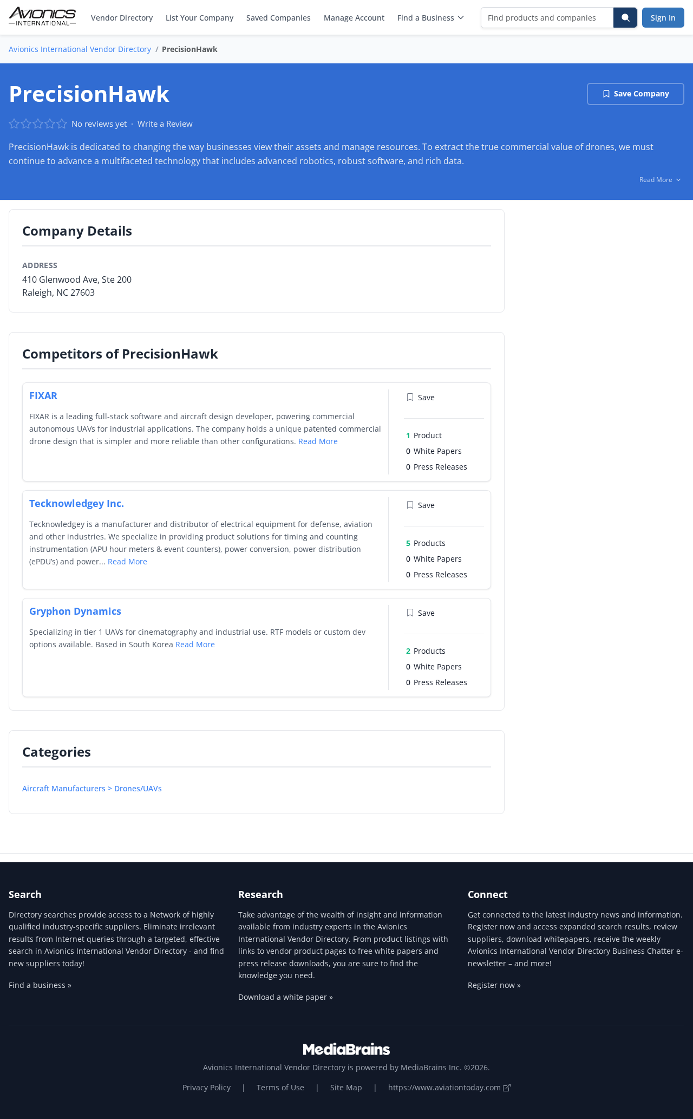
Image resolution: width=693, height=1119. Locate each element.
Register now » (494, 985)
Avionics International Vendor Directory (80, 49)
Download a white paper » (285, 997)
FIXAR (43, 395)
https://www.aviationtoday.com (445, 1087)
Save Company (641, 93)
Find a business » (40, 985)
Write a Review (165, 123)
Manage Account (354, 17)
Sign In (663, 17)
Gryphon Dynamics (75, 610)
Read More (318, 441)
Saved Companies (278, 17)
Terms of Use (280, 1087)
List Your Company (199, 17)
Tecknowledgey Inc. (76, 503)
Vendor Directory (122, 17)
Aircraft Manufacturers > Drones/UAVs (92, 788)
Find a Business (425, 17)
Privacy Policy (206, 1087)
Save (426, 397)
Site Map (346, 1087)
